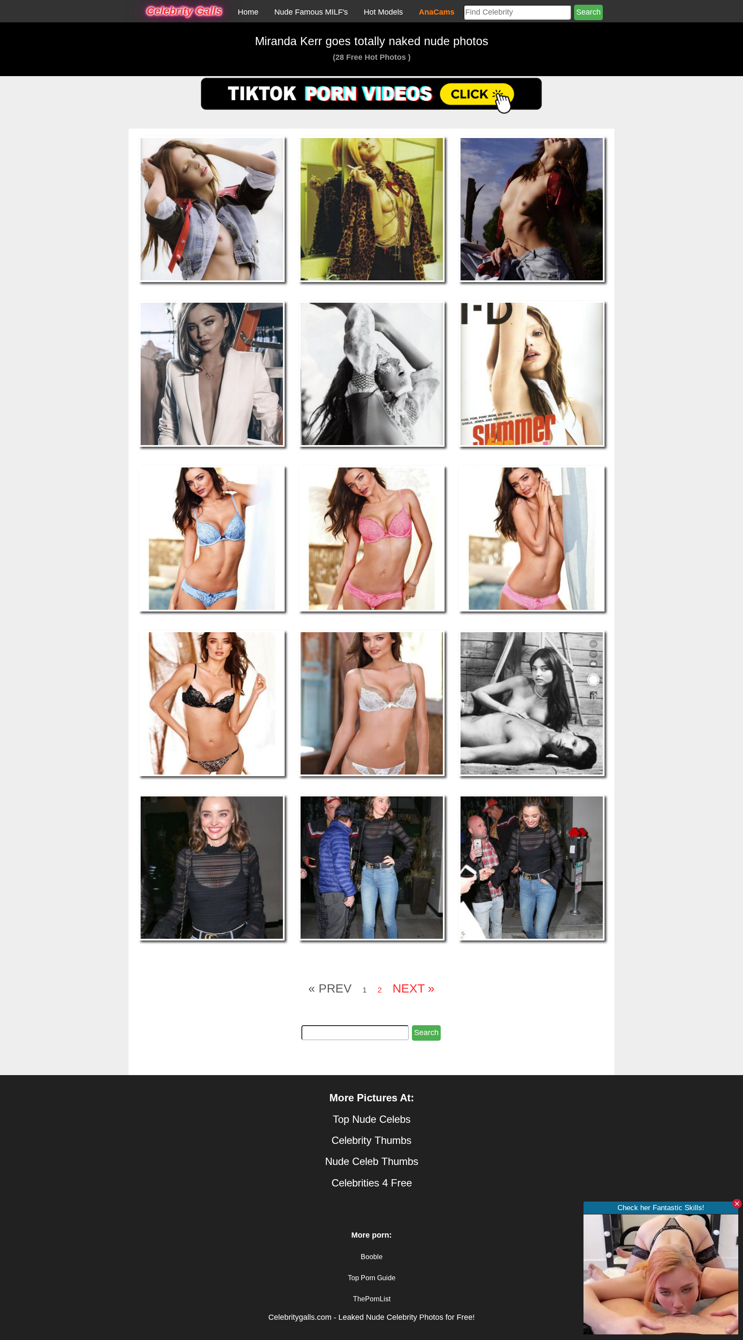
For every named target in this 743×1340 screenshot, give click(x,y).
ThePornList (371, 1299)
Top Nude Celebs (372, 1119)
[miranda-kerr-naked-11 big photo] (372, 702)
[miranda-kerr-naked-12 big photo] (532, 702)
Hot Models (383, 12)
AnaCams (436, 12)
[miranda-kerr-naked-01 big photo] (212, 209)
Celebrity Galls (184, 11)
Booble (372, 1256)
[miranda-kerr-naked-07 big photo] (212, 538)
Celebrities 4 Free (372, 1183)
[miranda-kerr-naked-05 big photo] (372, 373)
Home (248, 12)
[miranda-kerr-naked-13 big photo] (212, 867)
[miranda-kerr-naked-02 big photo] (372, 209)
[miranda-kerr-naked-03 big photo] (532, 209)
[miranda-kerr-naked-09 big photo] (532, 538)
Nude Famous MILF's (311, 12)
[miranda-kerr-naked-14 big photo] (372, 867)
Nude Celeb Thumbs (371, 1161)
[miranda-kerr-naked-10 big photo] (212, 702)
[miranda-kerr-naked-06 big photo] (532, 373)
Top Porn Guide (372, 1278)
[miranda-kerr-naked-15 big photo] (532, 867)
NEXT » (414, 988)
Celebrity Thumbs (371, 1140)
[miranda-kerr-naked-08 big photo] (372, 538)
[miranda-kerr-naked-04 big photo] (212, 373)
